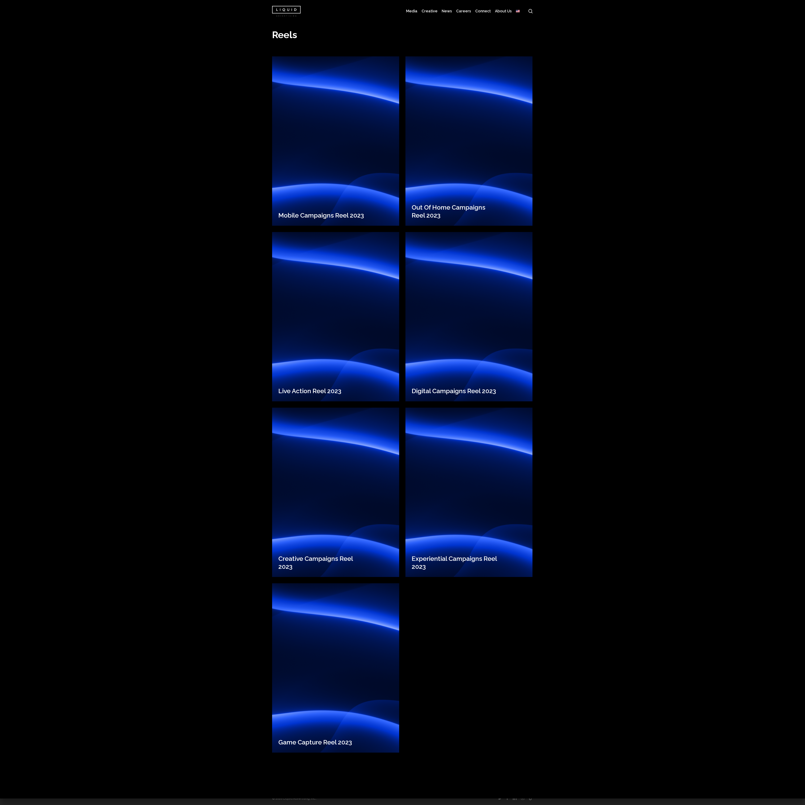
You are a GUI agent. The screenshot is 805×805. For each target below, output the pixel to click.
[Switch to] (518, 11)
